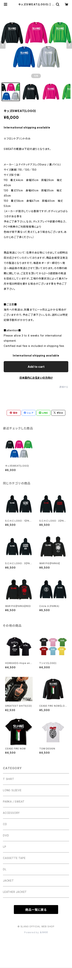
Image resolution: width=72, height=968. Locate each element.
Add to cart (36, 367)
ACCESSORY (11, 812)
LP (4, 846)
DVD (6, 835)
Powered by (32, 932)
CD (5, 824)
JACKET (8, 880)
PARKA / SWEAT (13, 801)
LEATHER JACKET (15, 891)
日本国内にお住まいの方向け (36, 377)
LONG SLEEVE (12, 790)
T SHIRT (8, 779)
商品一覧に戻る (36, 910)
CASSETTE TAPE (14, 858)
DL (4, 869)
